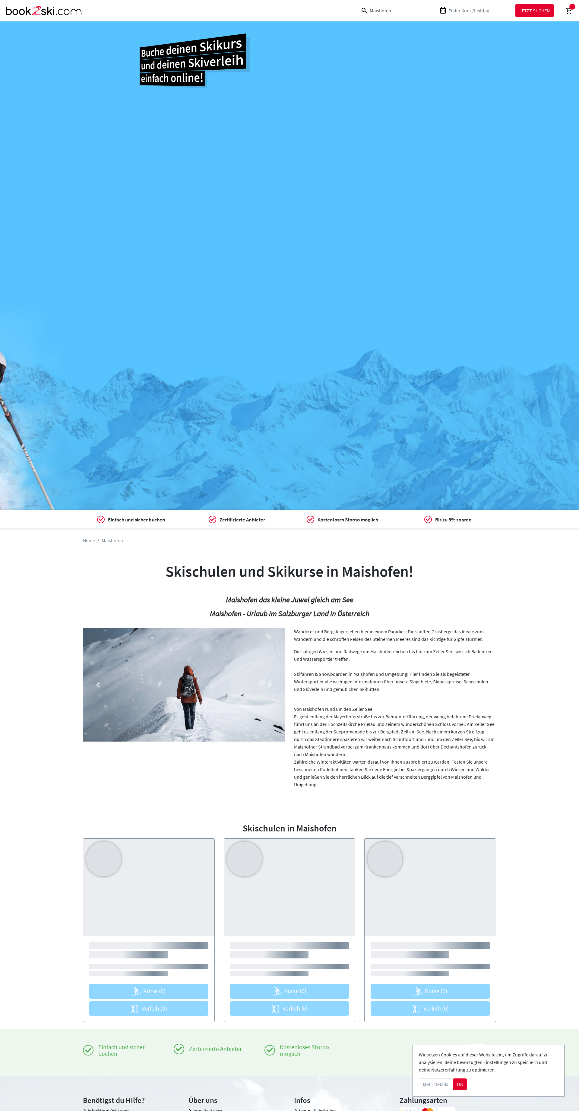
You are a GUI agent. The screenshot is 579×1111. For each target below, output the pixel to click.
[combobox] (396, 10)
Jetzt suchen (534, 11)
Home (89, 540)
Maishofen (112, 540)
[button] (98, 685)
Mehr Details (435, 1084)
